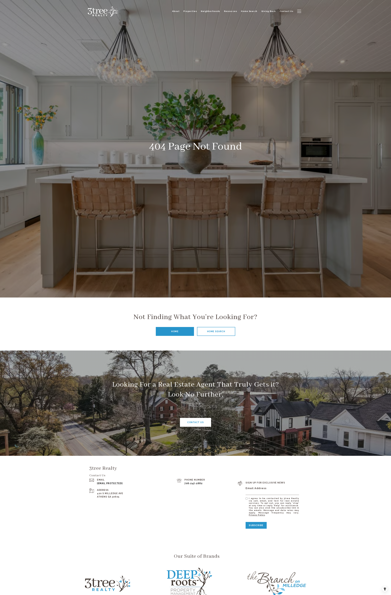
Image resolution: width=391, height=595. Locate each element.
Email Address (256, 488)
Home (175, 331)
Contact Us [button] (195, 422)
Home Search (216, 331)
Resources (230, 11)
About (176, 11)
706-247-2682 (194, 483)
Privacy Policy (257, 515)
